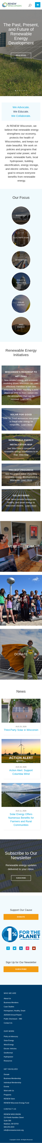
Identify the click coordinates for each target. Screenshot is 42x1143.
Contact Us (8, 1023)
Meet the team (21, 546)
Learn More (25, 399)
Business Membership (12, 1078)
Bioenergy (21, 215)
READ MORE (21, 55)
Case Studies (9, 1007)
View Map (23, 455)
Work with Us (9, 1091)
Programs (7, 1095)
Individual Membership (12, 1082)
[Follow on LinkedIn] (21, 948)
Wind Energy (21, 326)
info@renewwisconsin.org (14, 1130)
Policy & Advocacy (21, 281)
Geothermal (21, 260)
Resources (8, 1061)
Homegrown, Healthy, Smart (14, 1011)
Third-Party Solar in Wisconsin (21, 729)
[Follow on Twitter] (14, 948)
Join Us (21, 600)
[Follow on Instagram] (27, 948)
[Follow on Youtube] (34, 948)
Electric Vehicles (10, 1049)
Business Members (11, 1002)
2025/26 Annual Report (12, 1015)
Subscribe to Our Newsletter (21, 855)
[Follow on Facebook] (8, 948)
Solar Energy (21, 304)
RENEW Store (9, 1099)
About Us (7, 998)
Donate (21, 654)
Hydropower (8, 1057)
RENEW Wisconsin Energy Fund (16, 1103)
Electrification (21, 238)
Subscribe (21, 878)
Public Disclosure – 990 (13, 1019)
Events (6, 1086)
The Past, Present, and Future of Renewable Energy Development (21, 33)
